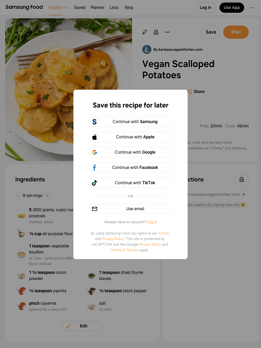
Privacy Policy (113, 238)
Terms (164, 233)
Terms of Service (125, 250)
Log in (152, 222)
